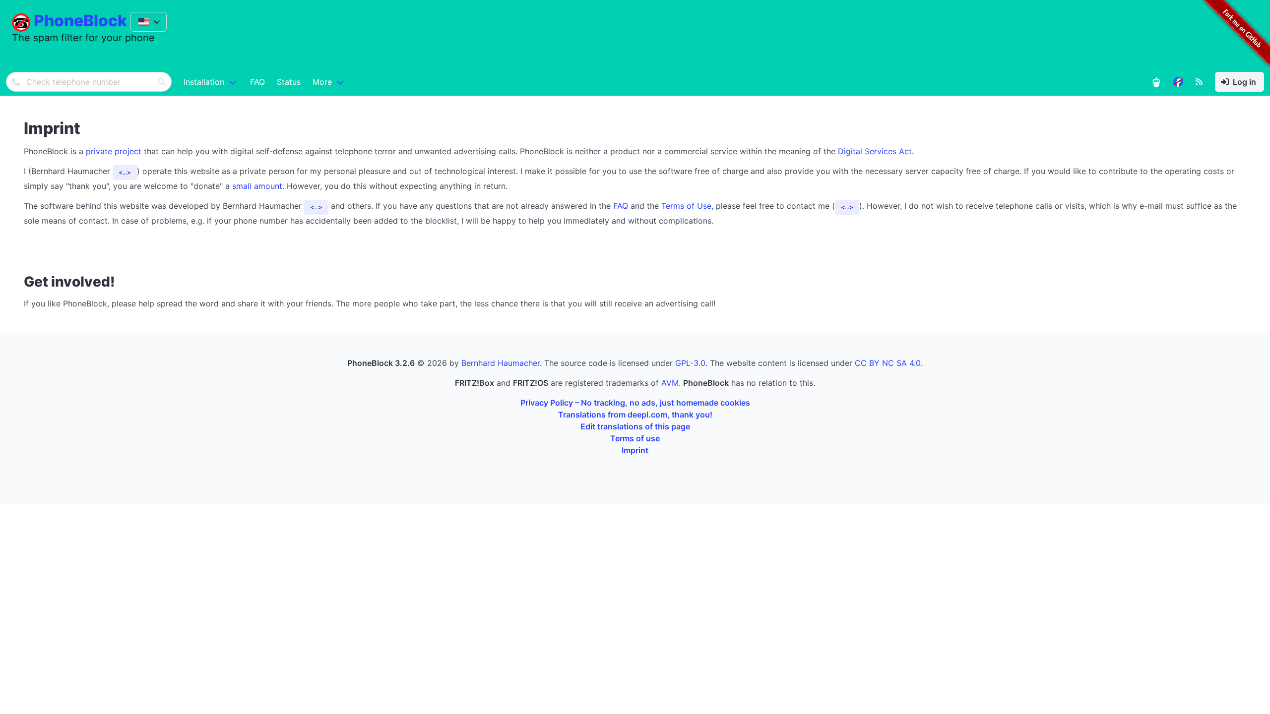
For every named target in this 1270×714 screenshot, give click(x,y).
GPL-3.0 (690, 363)
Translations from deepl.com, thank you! (635, 414)
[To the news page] (1178, 82)
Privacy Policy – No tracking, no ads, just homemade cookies (635, 403)
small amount (257, 186)
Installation (204, 82)
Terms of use (635, 438)
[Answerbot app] (1156, 82)
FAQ (257, 82)
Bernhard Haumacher (500, 363)
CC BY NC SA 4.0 (888, 363)
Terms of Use (686, 206)
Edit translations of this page (635, 426)
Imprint (635, 450)
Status (289, 82)
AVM (670, 383)
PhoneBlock (80, 20)
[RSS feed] (1199, 82)
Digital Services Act (875, 151)
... (125, 172)
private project (113, 151)
